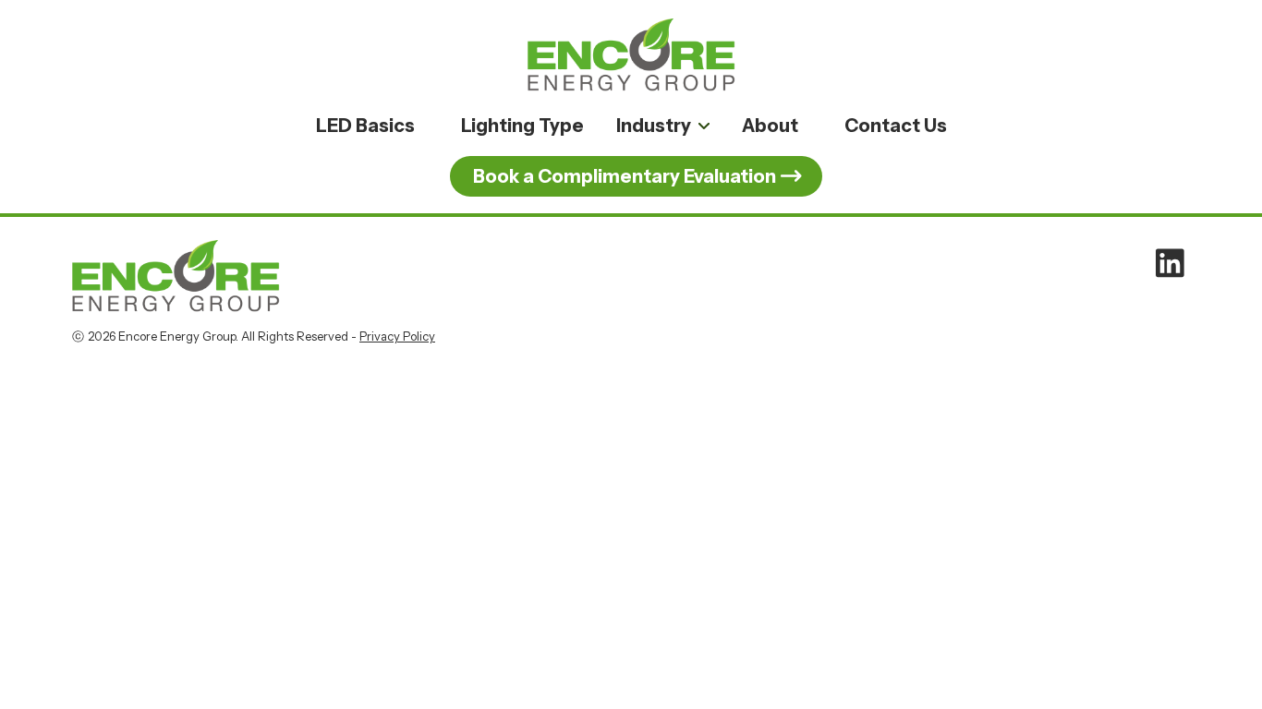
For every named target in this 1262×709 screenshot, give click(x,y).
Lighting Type (522, 125)
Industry (653, 125)
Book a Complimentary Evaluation (624, 176)
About (770, 125)
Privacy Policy (397, 336)
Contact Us (895, 125)
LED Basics (365, 125)
